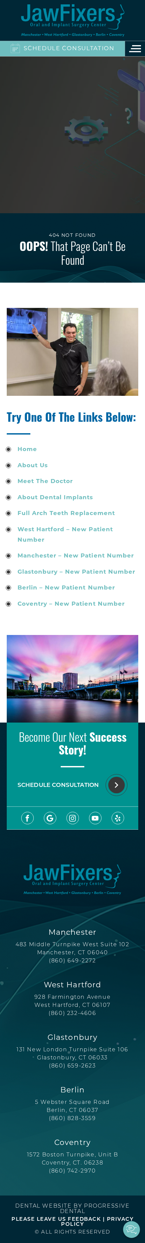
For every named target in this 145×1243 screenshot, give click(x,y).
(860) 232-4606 (72, 1013)
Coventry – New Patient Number (71, 604)
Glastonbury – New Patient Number (76, 572)
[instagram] (72, 818)
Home (27, 449)
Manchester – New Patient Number (76, 556)
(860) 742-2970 (72, 1171)
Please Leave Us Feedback (56, 1219)
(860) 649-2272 (72, 961)
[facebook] (27, 818)
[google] (50, 818)
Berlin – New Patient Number (66, 588)
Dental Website (43, 1206)
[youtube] (95, 818)
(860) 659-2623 (72, 1066)
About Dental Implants (55, 498)
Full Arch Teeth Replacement (66, 513)
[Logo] (72, 20)
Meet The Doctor (45, 481)
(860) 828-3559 (72, 1118)
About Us (33, 466)
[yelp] (118, 818)
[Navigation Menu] (135, 48)
